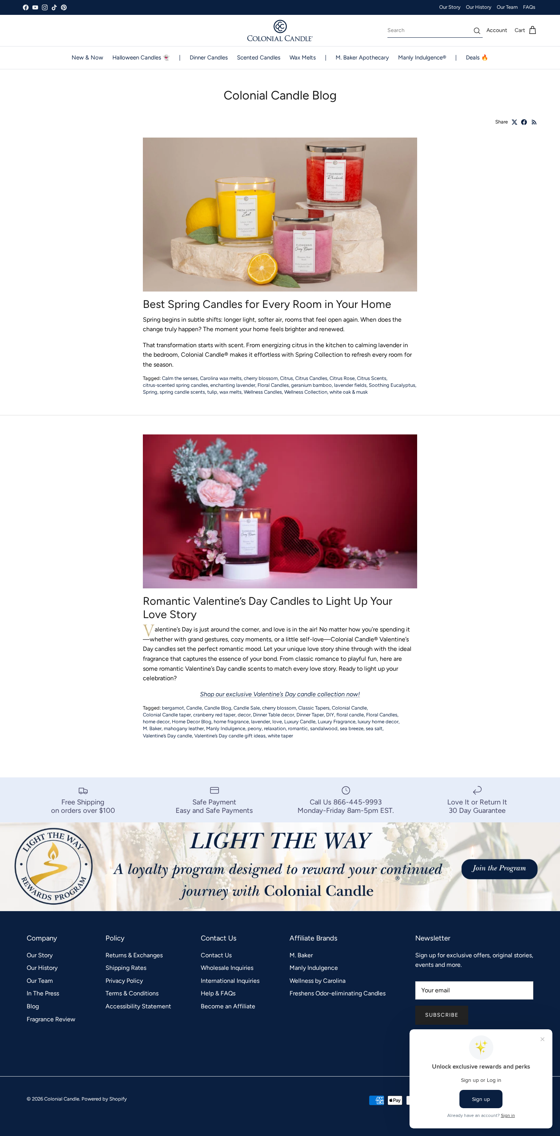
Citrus (286, 378)
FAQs (529, 7)
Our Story (450, 7)
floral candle (350, 715)
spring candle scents (182, 392)
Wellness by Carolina (318, 980)
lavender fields (350, 385)
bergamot (173, 708)
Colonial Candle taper (167, 715)
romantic (298, 728)
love (277, 721)
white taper (280, 736)
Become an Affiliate (228, 1006)
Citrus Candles (311, 378)
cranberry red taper (214, 715)
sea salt (374, 728)
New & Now (87, 57)
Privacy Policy (124, 980)
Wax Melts (303, 57)
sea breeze (351, 728)
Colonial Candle (349, 708)
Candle (194, 708)
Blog (33, 1006)
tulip (212, 392)
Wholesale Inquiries (227, 967)
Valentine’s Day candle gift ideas (230, 736)
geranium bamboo (311, 385)
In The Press (43, 993)
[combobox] (435, 30)
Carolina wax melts (221, 378)
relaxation (275, 728)
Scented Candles (258, 57)
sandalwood (324, 728)
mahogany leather (184, 728)
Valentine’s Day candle (167, 736)
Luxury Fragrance (336, 721)
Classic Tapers (314, 708)
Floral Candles (273, 385)
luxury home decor (378, 721)
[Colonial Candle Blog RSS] (534, 122)
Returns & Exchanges (134, 955)
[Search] (477, 31)
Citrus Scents (371, 378)
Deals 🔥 (477, 57)
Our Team (507, 7)
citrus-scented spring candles (175, 385)
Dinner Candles (209, 57)
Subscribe (441, 1015)
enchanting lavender (232, 385)
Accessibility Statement (138, 1006)
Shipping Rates (126, 967)
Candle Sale (247, 708)
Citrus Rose (342, 378)
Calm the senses (180, 378)
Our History (478, 7)
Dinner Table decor (273, 715)
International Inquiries (230, 980)
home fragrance (231, 721)
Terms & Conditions (132, 993)
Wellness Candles (263, 392)
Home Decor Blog (191, 721)
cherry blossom (261, 378)
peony (255, 728)
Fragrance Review (51, 1019)
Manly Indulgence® (422, 57)
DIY (330, 715)
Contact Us (216, 955)
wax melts (230, 392)
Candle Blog (217, 708)
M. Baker (152, 728)
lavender (260, 721)
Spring (150, 392)
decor (244, 715)
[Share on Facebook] (524, 122)
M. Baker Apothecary (362, 57)
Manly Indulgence (225, 728)
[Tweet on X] (514, 122)
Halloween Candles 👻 (141, 57)
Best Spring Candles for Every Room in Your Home (267, 304)
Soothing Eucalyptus (392, 385)
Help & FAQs (218, 993)
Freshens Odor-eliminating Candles (338, 993)
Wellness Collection (305, 392)
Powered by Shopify (104, 1099)
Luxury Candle (299, 721)
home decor (156, 721)
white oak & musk (349, 392)
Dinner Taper (310, 715)
